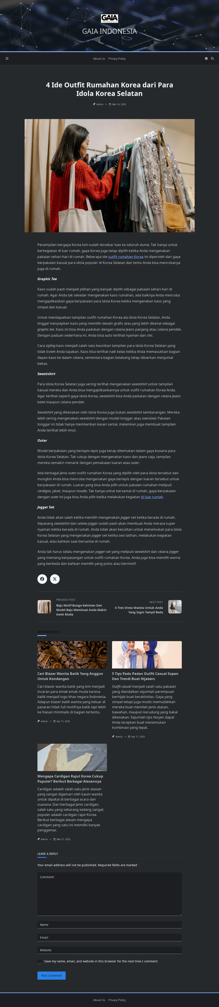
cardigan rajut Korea (79, 814)
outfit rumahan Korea (126, 256)
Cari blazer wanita (52, 686)
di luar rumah (152, 497)
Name (45, 925)
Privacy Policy (117, 58)
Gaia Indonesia (109, 31)
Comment (47, 877)
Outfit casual (121, 686)
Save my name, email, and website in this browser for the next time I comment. (101, 961)
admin (99, 104)
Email (44, 937)
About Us (99, 58)
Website (45, 950)
